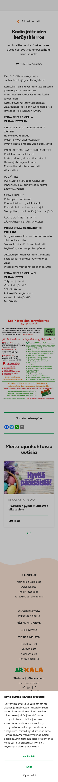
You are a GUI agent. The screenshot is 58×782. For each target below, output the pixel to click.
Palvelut (29, 575)
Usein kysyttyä (29, 630)
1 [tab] (27, 533)
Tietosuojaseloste (29, 659)
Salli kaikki (29, 757)
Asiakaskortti (29, 587)
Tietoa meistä (29, 637)
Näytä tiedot (29, 775)
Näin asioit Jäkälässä (29, 582)
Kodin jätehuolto (29, 592)
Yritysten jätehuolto (29, 611)
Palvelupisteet (29, 644)
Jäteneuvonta (29, 623)
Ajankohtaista (29, 654)
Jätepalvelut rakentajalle (29, 597)
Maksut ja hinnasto (29, 616)
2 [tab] (30, 533)
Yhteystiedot (29, 649)
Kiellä (29, 767)
